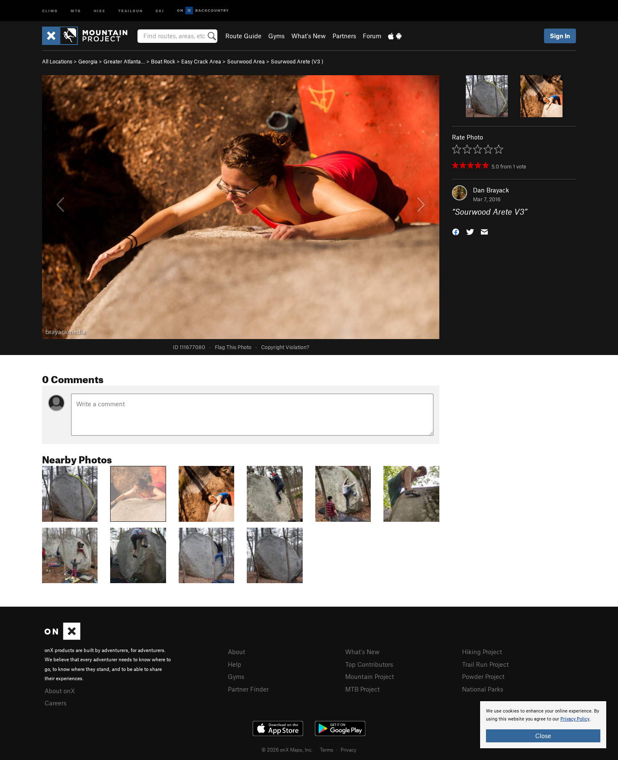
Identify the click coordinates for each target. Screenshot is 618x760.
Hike (100, 10)
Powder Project (483, 676)
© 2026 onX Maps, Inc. (287, 749)
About (236, 651)
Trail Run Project (485, 664)
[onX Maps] (62, 637)
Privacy (349, 749)
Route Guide (243, 35)
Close (543, 735)
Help (234, 664)
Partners (344, 35)
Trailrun (130, 10)
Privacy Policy (574, 719)
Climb (50, 10)
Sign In (560, 35)
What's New (308, 35)
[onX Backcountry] (203, 10)
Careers (55, 703)
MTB (76, 10)
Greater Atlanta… (124, 61)
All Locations (57, 61)
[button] (456, 231)
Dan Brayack (491, 190)
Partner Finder (248, 689)
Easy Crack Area (201, 61)
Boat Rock (163, 61)
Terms (326, 749)
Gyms (276, 35)
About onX (60, 690)
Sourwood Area (246, 61)
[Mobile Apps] (394, 35)
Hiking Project (482, 651)
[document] (543, 724)
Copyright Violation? (285, 347)
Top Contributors (369, 664)
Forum (372, 35)
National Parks (482, 689)
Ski (160, 10)
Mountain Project (369, 676)
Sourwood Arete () (297, 61)
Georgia (88, 61)
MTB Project (362, 689)
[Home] (89, 35)
